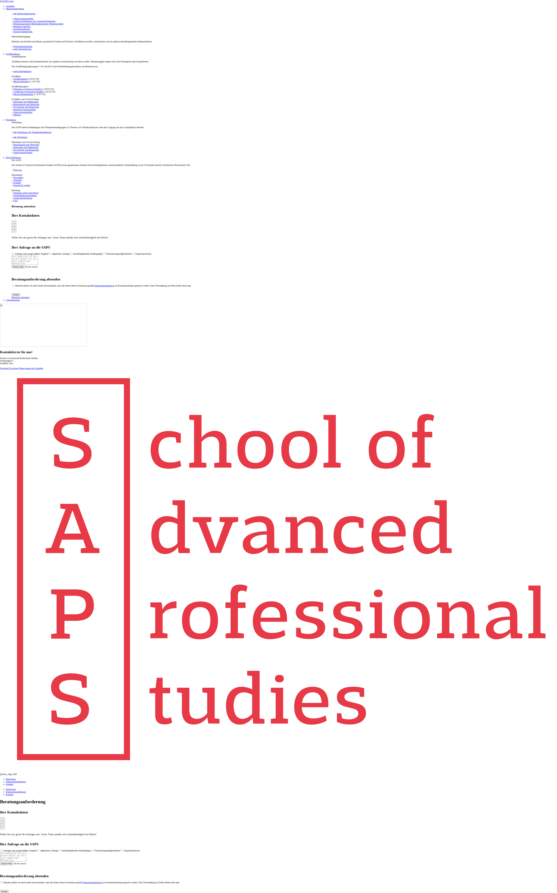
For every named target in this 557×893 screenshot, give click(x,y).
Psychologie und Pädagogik (26, 107)
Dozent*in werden (21, 185)
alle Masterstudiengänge (24, 13)
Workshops (11, 120)
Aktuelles (10, 6)
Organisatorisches (143, 254)
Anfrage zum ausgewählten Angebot (31, 254)
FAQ (15, 201)
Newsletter (18, 177)
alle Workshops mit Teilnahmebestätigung (32, 132)
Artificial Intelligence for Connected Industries (34, 21)
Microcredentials (21, 81)
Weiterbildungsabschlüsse (25, 195)
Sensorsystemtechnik (22, 31)
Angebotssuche (13, 300)
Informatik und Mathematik (25, 102)
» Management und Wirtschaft (25, 104)
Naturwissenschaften (22, 112)
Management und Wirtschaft (26, 145)
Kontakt (17, 183)
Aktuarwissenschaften (23, 18)
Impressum (11, 779)
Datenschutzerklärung (104, 285)
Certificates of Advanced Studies (28, 91)
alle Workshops (20, 137)
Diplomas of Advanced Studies (27, 89)
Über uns (17, 170)
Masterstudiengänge (15, 9)
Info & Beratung (13, 157)
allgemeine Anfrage (61, 254)
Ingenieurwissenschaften (24, 109)
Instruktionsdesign (21, 29)
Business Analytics (22, 26)
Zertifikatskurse (13, 54)
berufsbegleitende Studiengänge (87, 254)
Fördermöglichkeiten (22, 46)
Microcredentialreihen (23, 94)
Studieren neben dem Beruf (25, 193)
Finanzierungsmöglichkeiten (119, 254)
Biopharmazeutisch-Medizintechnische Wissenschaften (38, 24)
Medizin (17, 115)
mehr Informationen (22, 49)
